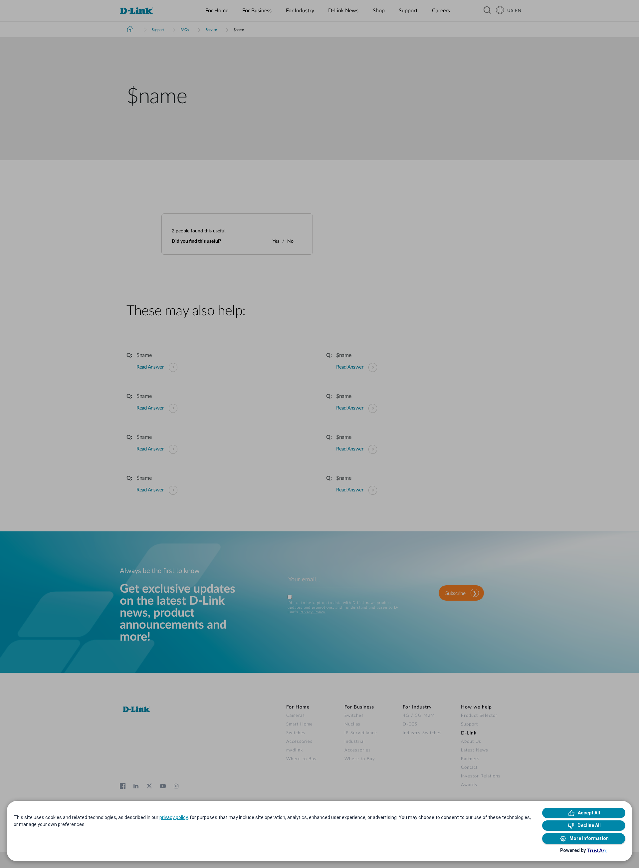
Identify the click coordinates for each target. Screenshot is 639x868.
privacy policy (173, 817)
